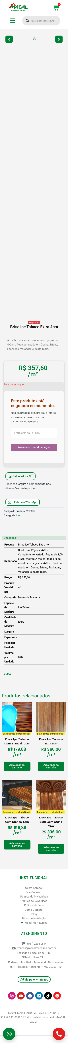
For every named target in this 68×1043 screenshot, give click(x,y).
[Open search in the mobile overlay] (41, 20)
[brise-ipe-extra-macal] (34, 39)
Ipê (18, 515)
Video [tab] (7, 674)
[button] (9, 39)
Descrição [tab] (10, 538)
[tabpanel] (34, 606)
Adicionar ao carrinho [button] (17, 766)
